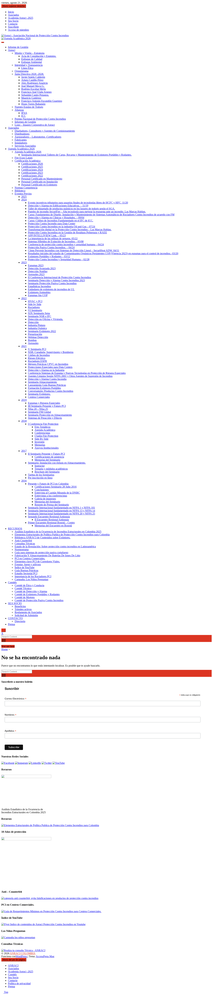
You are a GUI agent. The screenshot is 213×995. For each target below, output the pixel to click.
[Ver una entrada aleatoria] (2, 643)
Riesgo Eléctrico (36, 358)
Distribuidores (22, 133)
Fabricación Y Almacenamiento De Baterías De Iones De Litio (47, 555)
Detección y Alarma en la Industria (46, 370)
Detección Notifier (37, 271)
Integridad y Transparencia (29, 65)
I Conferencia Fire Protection (43, 423)
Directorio (20, 621)
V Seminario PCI (37, 349)
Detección (33, 322)
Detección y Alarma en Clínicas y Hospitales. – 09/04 (56, 217)
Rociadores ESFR (37, 361)
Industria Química (37, 328)
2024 (24, 199)
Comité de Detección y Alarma (31, 591)
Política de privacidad (19, 983)
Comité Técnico (23, 588)
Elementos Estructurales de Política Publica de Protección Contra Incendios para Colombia (62, 534)
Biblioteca (20, 190)
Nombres (10, 714)
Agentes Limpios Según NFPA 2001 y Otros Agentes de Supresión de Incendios (70, 376)
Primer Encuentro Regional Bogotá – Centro (51, 522)
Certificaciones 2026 (32, 163)
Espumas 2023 (35, 265)
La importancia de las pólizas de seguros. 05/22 (53, 238)
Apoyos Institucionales (47, 447)
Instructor (40, 465)
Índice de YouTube (24, 567)
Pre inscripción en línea (40, 477)
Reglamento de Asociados (28, 612)
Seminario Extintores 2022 (42, 331)
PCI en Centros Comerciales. (30, 558)
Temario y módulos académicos (51, 468)
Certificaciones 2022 (32, 175)
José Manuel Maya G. (32, 86)
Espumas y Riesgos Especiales (44, 403)
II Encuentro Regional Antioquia (52, 519)
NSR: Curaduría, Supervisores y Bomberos (50, 352)
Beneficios (20, 606)
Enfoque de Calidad (31, 59)
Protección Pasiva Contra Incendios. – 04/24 (51, 247)
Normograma (22, 549)
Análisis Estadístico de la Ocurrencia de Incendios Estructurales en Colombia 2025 (58, 531)
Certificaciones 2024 (32, 169)
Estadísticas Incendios (39, 286)
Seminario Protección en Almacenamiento (50, 415)
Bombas (32, 340)
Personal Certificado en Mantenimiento (41, 178)
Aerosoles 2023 (36, 274)
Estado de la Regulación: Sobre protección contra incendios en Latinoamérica (55, 546)
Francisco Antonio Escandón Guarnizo (41, 101)
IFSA (24, 112)
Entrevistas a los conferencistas (51, 495)
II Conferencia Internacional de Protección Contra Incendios (59, 277)
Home (4, 649)
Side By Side (41, 438)
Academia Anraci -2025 (20, 17)
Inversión (39, 441)
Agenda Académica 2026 (21, 148)
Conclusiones (42, 489)
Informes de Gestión (25, 121)
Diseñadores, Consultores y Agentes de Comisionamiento (45, 130)
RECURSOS (15, 528)
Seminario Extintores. (39, 394)
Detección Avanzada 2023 (42, 268)
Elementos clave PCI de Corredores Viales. (37, 561)
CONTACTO (15, 618)
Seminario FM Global (39, 412)
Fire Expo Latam (23, 157)
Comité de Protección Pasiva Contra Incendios (39, 600)
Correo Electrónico (15, 698)
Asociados (13, 14)
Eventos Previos (23, 193)
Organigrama (21, 71)
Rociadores (34, 307)
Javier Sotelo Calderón (33, 77)
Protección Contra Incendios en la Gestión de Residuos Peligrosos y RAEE (67, 232)
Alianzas (19, 109)
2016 (24, 480)
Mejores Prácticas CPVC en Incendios (48, 364)
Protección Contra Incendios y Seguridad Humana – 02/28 (58, 259)
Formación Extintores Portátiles (44, 388)
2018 (24, 420)
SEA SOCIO (15, 603)
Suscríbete (13, 26)
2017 (24, 450)
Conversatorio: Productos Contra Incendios (50, 391)
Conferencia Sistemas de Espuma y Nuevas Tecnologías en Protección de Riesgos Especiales (77, 373)
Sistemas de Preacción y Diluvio (45, 418)
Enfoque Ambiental (31, 62)
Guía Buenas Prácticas (26, 570)
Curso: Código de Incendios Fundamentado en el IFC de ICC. (60, 220)
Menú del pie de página (14, 959)
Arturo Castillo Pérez (32, 80)
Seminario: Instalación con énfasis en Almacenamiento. (57, 462)
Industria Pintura (36, 325)
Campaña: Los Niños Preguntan (31, 579)
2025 (24, 196)
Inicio (11, 11)
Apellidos (10, 731)
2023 (24, 262)
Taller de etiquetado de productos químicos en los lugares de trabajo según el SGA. (71, 208)
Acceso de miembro (18, 29)
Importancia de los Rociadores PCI (33, 576)
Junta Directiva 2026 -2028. (29, 74)
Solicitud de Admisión (26, 615)
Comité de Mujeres (25, 597)
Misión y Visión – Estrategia (29, 53)
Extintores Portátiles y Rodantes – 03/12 (49, 256)
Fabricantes (21, 139)
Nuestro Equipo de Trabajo (29, 106)
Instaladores (21, 142)
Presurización (35, 334)
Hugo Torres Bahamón (33, 104)
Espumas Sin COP (38, 295)
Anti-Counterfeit (23, 540)
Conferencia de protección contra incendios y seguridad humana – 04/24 (66, 244)
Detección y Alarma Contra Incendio (47, 379)
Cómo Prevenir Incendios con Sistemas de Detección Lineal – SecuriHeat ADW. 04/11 (73, 250)
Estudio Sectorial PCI (26, 573)
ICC (23, 115)
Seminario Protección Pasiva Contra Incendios (52, 283)
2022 (24, 298)
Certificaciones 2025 (32, 166)
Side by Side (34, 304)
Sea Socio (13, 20)
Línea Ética (27, 68)
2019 (24, 400)
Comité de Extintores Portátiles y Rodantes (37, 594)
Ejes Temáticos (42, 426)
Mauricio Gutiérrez (31, 98)
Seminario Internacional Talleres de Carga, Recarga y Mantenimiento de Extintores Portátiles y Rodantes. (76, 154)
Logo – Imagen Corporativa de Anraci (35, 124)
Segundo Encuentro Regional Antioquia (49, 516)
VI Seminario (35, 310)
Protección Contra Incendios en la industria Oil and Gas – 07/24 (61, 226)
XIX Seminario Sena (39, 313)
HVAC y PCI (35, 301)
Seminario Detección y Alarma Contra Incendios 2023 (56, 280)
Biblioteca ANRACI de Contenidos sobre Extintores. (42, 537)
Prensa (11, 624)
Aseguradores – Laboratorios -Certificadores (38, 136)
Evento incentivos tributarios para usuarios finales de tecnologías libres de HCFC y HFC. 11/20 (78, 202)
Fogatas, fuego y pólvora (28, 564)
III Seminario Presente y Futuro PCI (47, 406)
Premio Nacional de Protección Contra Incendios (40, 118)
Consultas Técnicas (25, 543)
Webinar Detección (38, 337)
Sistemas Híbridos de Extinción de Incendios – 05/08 (56, 241)
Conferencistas (42, 432)
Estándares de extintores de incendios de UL (51, 289)
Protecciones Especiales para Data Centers (50, 367)
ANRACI (13, 965)
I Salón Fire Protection (46, 435)
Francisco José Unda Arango (36, 92)
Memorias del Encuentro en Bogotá (53, 525)
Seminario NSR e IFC (39, 316)
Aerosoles (33, 343)
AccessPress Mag (45, 956)
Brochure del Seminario (47, 471)
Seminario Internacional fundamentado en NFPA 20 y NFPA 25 (61, 513)
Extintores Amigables (39, 292)
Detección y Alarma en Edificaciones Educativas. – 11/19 (58, 205)
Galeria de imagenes (45, 498)
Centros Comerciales (39, 397)
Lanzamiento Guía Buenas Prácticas (47, 385)
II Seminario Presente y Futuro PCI (46, 453)
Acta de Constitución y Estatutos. (38, 56)
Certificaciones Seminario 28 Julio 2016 (56, 486)
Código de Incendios (39, 355)
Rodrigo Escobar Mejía (33, 89)
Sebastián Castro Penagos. (35, 95)
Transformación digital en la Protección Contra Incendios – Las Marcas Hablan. (69, 229)
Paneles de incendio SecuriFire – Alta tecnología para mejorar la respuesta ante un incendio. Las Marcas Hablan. (87, 211)
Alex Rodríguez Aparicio (34, 83)
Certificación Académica (27, 160)
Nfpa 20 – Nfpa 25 (38, 409)
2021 (24, 346)
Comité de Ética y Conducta (29, 585)
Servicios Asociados (25, 145)
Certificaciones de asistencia (49, 456)
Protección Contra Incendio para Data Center (51, 223)
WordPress (22, 956)
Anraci (11, 50)
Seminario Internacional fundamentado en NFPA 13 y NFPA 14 (61, 510)
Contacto (12, 23)
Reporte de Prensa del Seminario (52, 504)
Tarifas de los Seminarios (41, 474)
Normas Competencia (26, 187)
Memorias (40, 444)
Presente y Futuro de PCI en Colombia (48, 483)
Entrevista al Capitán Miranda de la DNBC (57, 492)
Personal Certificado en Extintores (39, 184)
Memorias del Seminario (47, 459)
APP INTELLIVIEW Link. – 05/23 (47, 235)
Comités (12, 582)
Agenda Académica (45, 429)
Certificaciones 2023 (32, 172)
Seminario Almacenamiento (42, 382)
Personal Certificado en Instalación (39, 181)
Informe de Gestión (18, 47)
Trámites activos (23, 609)
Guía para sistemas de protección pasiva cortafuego (41, 552)
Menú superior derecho (14, 6)
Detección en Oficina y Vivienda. (45, 319)
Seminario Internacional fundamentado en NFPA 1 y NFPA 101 (61, 507)
